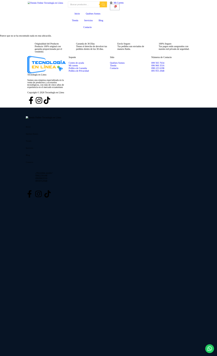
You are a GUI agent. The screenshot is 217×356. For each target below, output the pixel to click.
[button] (209, 348)
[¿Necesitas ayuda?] (29, 177)
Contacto (87, 27)
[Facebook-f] (31, 100)
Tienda (75, 20)
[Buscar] (103, 4)
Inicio (77, 13)
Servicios (88, 20)
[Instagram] (39, 100)
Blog (101, 20)
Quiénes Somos (93, 13)
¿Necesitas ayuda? (44, 173)
